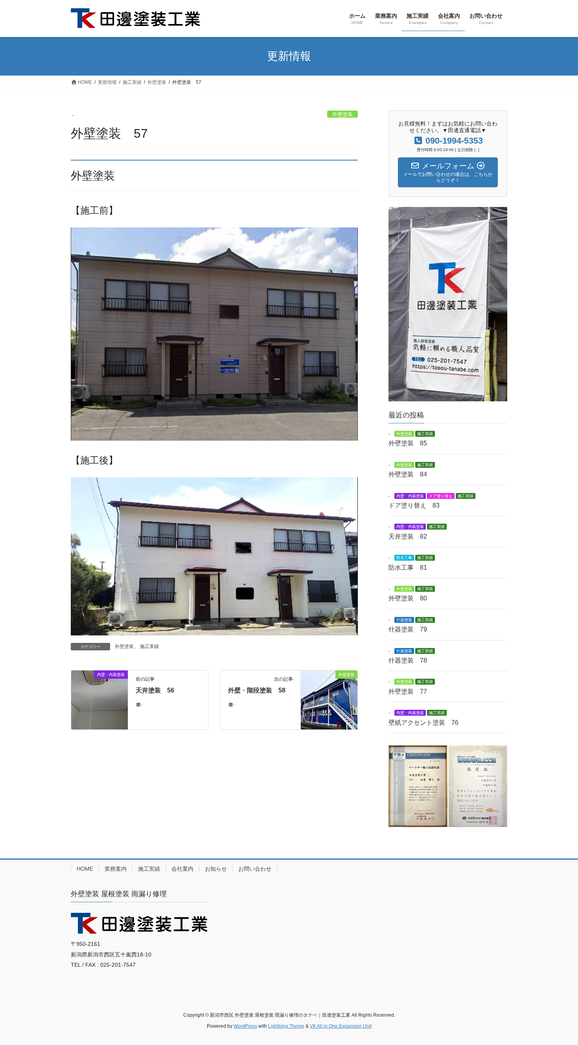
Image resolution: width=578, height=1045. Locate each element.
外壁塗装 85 (407, 443)
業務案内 (116, 869)
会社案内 (182, 869)
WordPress (245, 1026)
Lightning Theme (286, 1026)
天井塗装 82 (407, 536)
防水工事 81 (407, 567)
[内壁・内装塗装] (99, 699)
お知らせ (216, 869)
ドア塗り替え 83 (414, 505)
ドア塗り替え (441, 496)
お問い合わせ (254, 869)
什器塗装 (404, 620)
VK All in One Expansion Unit (341, 1026)
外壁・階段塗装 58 (256, 690)
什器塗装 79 (407, 629)
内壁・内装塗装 (410, 496)
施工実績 (149, 646)
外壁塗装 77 (407, 691)
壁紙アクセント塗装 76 (423, 722)
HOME (85, 869)
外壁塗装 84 (407, 474)
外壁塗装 (342, 114)
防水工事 (404, 558)
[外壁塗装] (329, 699)
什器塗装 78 (407, 660)
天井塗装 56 (155, 690)
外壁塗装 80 (407, 598)
